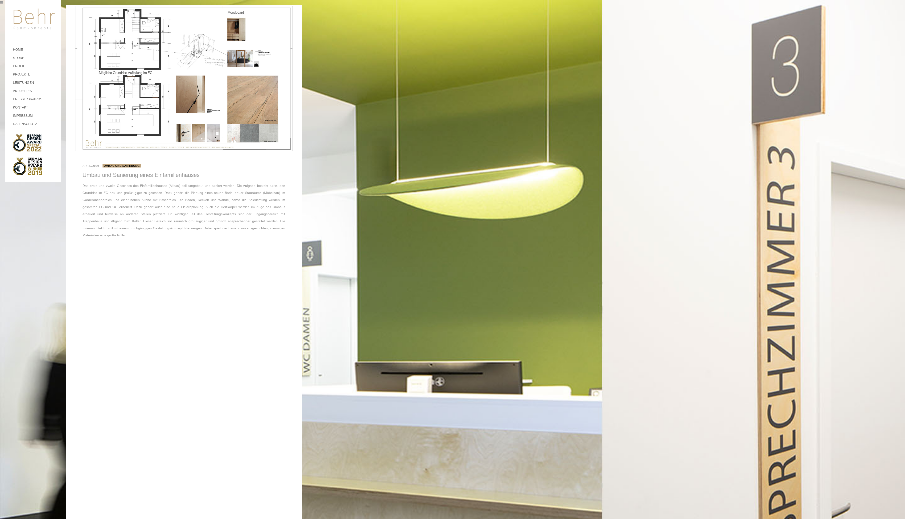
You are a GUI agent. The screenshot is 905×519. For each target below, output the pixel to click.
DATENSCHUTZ (25, 124)
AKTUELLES (22, 91)
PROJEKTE (21, 74)
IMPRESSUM (23, 115)
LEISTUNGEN (23, 82)
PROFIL (19, 66)
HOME (18, 49)
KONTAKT (20, 107)
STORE (18, 58)
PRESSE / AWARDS (27, 99)
